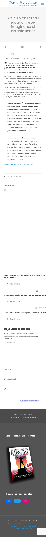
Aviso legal (12, 524)
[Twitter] (17, 501)
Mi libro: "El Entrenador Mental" (21, 436)
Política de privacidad (27, 524)
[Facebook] (9, 501)
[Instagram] (25, 501)
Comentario (9, 342)
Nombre (8, 369)
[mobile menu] (43, 4)
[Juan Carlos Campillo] (23, 4)
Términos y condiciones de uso (22, 526)
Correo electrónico (12, 379)
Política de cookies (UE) (23, 528)
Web (6, 389)
